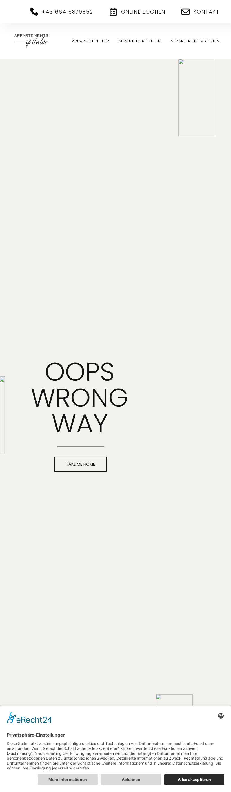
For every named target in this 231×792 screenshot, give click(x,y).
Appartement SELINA (140, 41)
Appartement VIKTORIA (194, 41)
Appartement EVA (91, 41)
